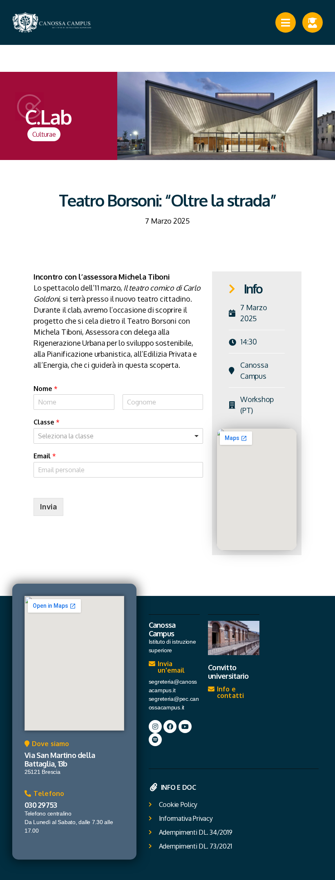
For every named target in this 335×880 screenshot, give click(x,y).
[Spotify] (155, 739)
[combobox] (118, 436)
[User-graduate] (312, 22)
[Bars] (285, 22)
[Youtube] (185, 726)
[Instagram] (155, 726)
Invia (48, 506)
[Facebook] (169, 726)
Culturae (44, 134)
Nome (46, 388)
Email (45, 456)
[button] (47, 745)
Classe (47, 422)
